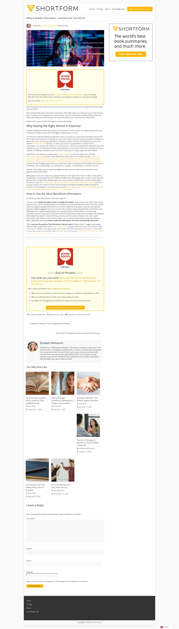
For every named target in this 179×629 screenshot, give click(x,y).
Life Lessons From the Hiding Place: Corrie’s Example (35, 487)
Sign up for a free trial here (51, 101)
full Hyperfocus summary (61, 288)
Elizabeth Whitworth (49, 25)
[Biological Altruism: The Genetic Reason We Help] (88, 373)
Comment (31, 518)
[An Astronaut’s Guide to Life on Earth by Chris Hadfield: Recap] (37, 373)
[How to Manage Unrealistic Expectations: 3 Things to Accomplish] (62, 373)
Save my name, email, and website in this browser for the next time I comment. (57, 581)
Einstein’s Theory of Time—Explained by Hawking (49, 323)
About (107, 9)
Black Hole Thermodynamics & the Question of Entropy (78, 333)
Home (92, 9)
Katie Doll (31, 406)
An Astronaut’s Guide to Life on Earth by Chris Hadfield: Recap (36, 400)
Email (29, 561)
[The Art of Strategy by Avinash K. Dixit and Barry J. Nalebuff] (88, 415)
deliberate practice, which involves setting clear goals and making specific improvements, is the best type (64, 188)
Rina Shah (83, 403)
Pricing (99, 9)
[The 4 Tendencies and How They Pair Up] (62, 459)
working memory (38, 143)
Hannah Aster (58, 490)
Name (29, 548)
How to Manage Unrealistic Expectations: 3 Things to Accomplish (62, 400)
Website (29, 572)
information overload (34, 156)
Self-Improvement (84, 314)
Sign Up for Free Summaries (140, 9)
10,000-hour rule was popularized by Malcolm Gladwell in (68, 182)
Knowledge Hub (118, 9)
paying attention (64, 154)
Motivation (72, 314)
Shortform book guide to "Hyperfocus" (69, 95)
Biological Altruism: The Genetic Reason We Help (87, 399)
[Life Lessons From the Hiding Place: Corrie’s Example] (37, 459)
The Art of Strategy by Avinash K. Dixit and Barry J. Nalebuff (88, 442)
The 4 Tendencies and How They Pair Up (60, 486)
